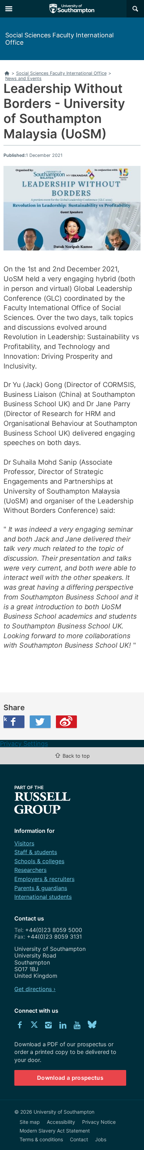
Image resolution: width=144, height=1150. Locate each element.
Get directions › (35, 988)
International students (43, 896)
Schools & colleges (39, 861)
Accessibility (61, 1122)
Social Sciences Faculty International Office (59, 38)
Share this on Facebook (5, 718)
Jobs (100, 1139)
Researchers (30, 869)
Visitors (24, 843)
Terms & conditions (41, 1139)
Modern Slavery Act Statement (55, 1131)
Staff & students (35, 852)
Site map (30, 1122)
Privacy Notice (99, 1122)
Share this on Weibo (66, 721)
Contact (79, 1139)
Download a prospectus (70, 1077)
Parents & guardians (40, 888)
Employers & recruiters (44, 878)
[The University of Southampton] (72, 8)
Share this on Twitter (40, 721)
